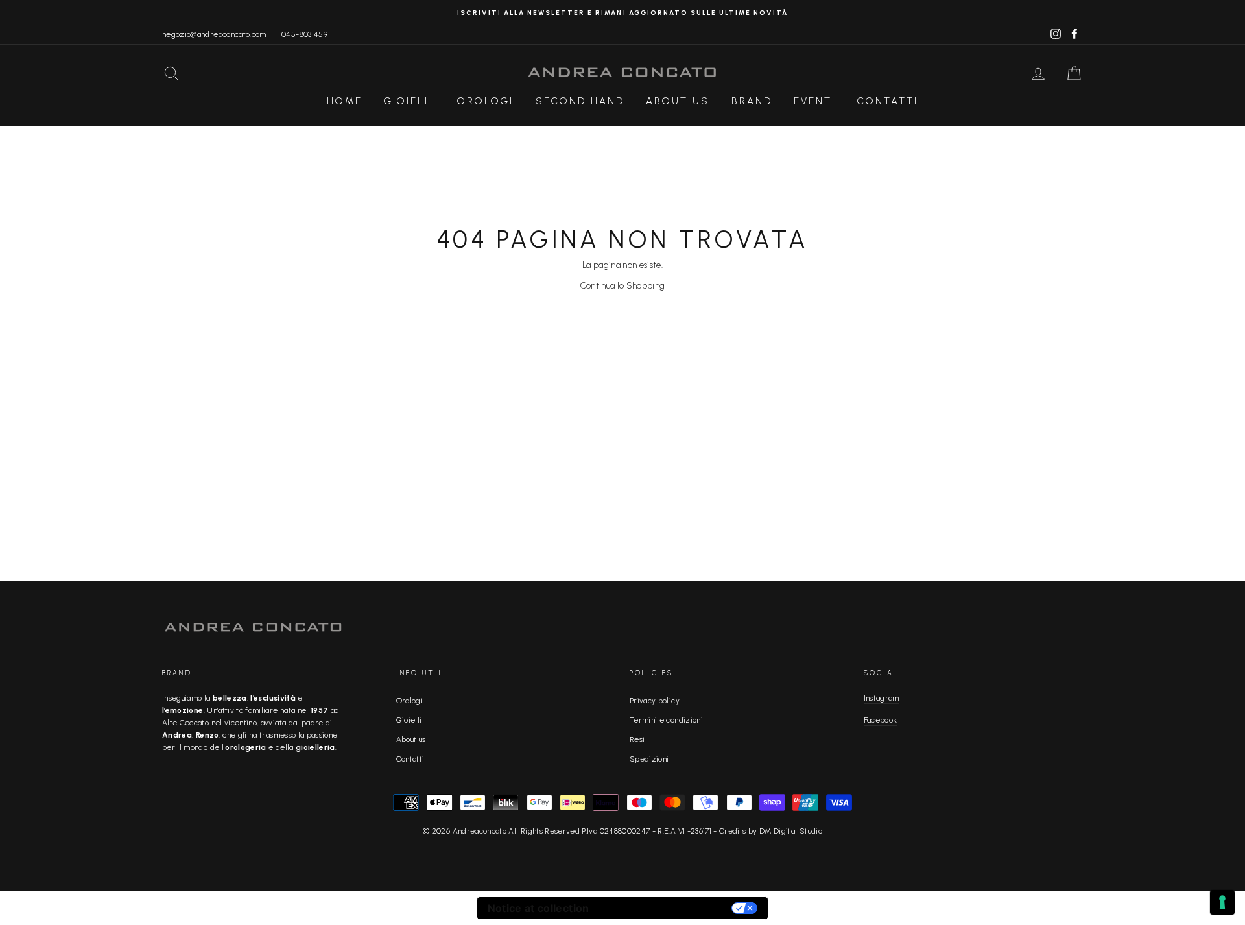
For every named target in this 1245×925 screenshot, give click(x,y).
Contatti (887, 101)
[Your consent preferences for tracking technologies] (1222, 902)
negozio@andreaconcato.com (214, 34)
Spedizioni (649, 758)
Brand (751, 101)
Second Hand (580, 101)
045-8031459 (304, 34)
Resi (637, 739)
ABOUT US (677, 101)
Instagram (881, 698)
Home (344, 101)
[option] (622, 12)
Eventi (815, 101)
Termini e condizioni (666, 720)
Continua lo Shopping (622, 285)
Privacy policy (655, 700)
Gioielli (410, 101)
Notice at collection (538, 908)
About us (411, 739)
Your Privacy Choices (667, 908)
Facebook (880, 720)
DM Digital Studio (790, 830)
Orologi (485, 101)
